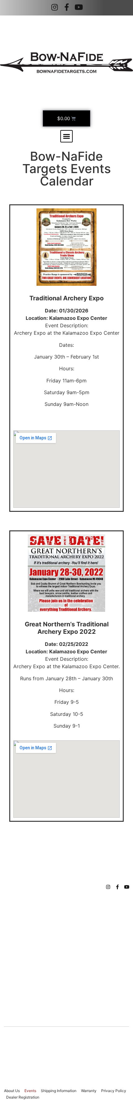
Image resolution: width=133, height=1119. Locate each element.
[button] (66, 136)
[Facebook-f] (66, 7)
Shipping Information (58, 1090)
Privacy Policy (113, 1090)
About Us (12, 1090)
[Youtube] (78, 7)
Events (30, 1090)
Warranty (89, 1090)
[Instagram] (54, 7)
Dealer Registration (22, 1097)
